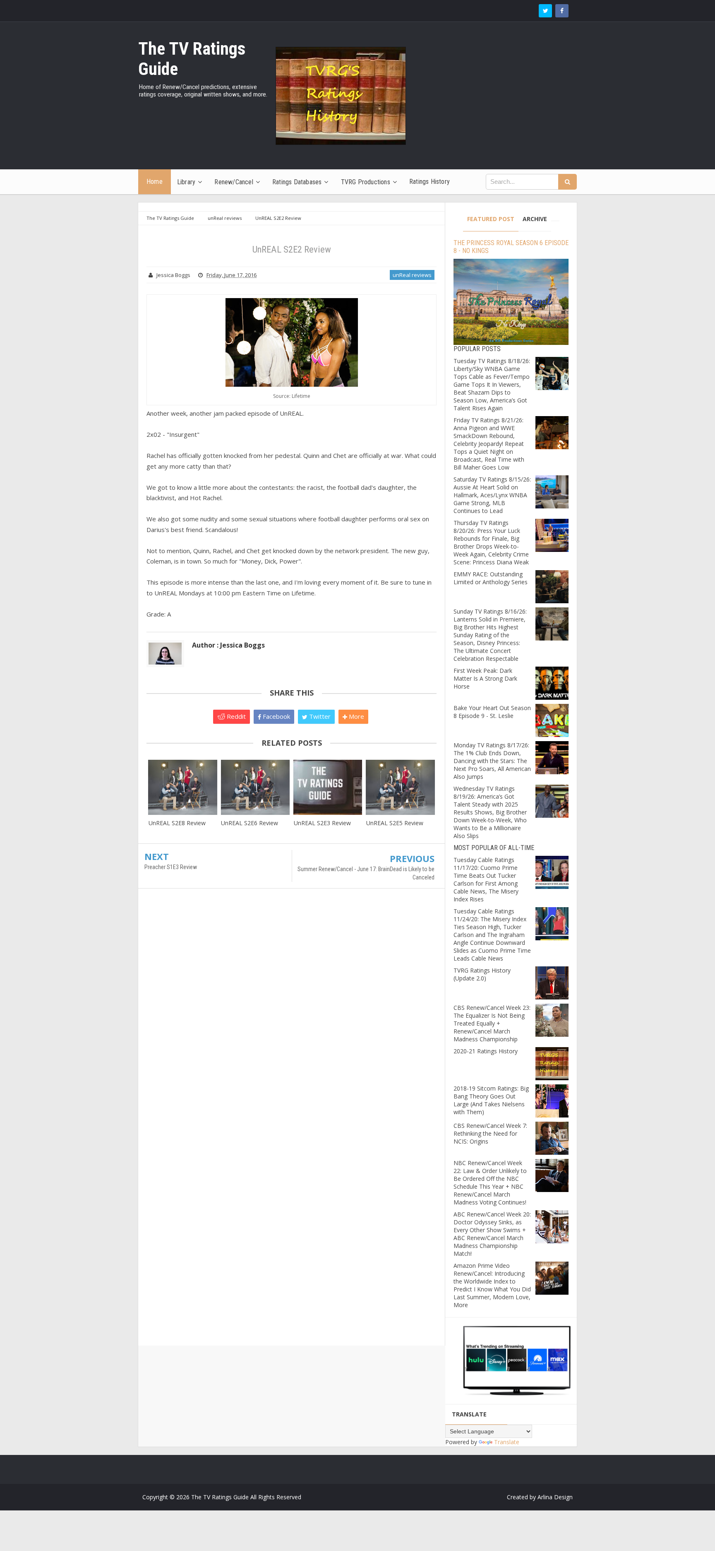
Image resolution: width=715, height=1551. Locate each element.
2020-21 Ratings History (485, 1051)
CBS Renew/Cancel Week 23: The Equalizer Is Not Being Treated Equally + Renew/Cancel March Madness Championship (491, 1023)
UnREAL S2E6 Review (249, 823)
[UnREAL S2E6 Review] (255, 787)
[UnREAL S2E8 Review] (182, 787)
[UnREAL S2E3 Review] (328, 787)
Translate (506, 1442)
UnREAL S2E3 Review (322, 823)
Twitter (319, 716)
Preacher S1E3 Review (170, 867)
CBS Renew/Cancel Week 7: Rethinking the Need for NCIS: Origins (490, 1133)
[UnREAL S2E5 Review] (400, 787)
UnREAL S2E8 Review (177, 823)
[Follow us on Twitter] (545, 10)
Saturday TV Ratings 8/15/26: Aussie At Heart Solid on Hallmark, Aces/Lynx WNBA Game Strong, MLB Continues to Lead (492, 495)
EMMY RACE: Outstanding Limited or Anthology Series (490, 578)
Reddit (235, 716)
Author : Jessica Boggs (228, 645)
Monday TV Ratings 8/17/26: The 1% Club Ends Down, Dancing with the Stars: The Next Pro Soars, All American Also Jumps (492, 760)
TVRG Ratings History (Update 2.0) (482, 974)
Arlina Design (555, 1497)
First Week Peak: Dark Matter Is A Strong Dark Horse (485, 678)
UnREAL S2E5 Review (394, 823)
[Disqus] (291, 1014)
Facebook (275, 716)
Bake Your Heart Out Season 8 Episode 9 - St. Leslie (492, 712)
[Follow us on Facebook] (562, 10)
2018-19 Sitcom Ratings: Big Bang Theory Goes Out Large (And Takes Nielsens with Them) (491, 1100)
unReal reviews (412, 275)
